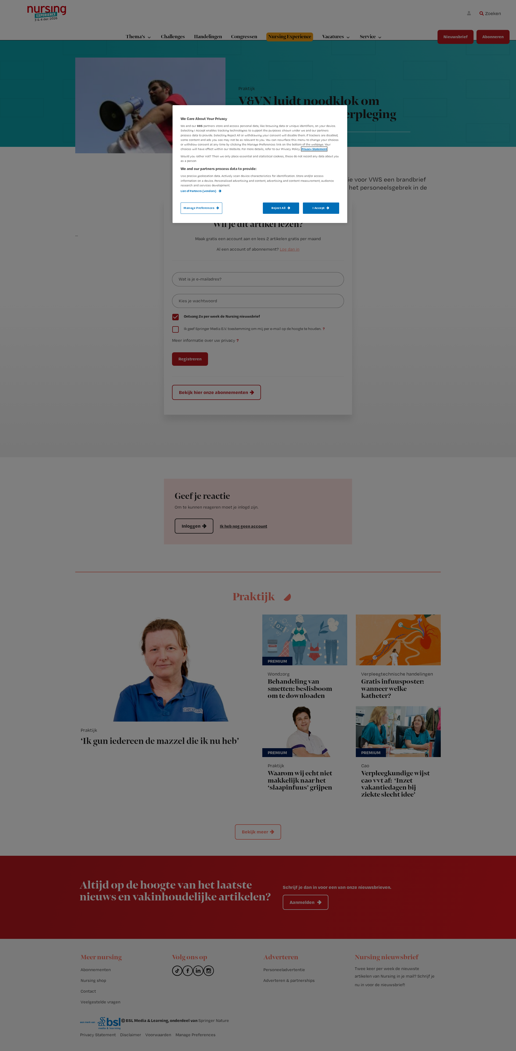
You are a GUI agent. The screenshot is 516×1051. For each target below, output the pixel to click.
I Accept (319, 208)
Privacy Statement (314, 149)
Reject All (278, 208)
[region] (260, 164)
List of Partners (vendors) (199, 191)
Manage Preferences (199, 208)
